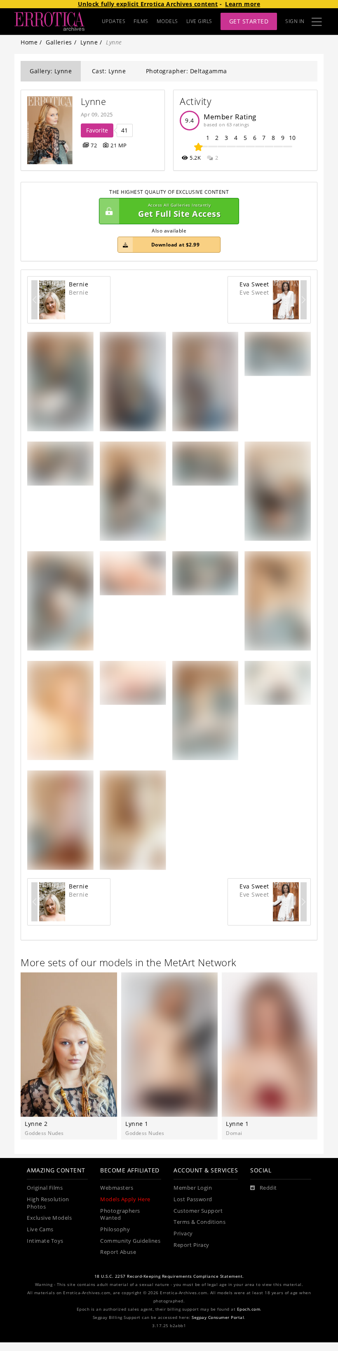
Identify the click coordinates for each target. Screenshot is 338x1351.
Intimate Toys (45, 1240)
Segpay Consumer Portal (218, 1317)
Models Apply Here (125, 1199)
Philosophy (115, 1229)
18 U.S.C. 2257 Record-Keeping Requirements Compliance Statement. (169, 1276)
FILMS (141, 21)
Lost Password (193, 1199)
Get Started (249, 21)
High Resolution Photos (48, 1203)
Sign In (295, 21)
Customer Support (198, 1210)
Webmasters (116, 1187)
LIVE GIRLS (199, 21)
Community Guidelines (130, 1240)
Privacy (183, 1233)
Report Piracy (191, 1245)
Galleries (59, 42)
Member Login (193, 1187)
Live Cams (40, 1229)
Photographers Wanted (120, 1214)
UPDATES (114, 21)
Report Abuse (118, 1252)
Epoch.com (249, 1309)
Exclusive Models (49, 1217)
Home (29, 42)
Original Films (45, 1187)
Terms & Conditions (199, 1221)
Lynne (89, 42)
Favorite (97, 130)
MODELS (167, 21)
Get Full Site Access (179, 210)
